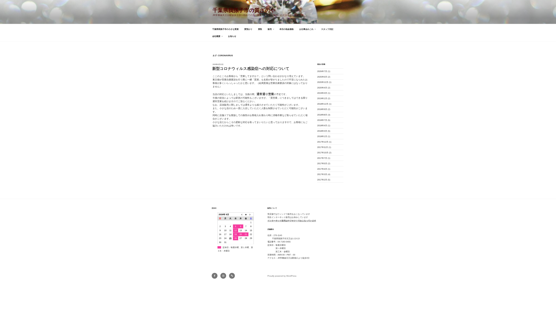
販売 (270, 29)
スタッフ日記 (327, 29)
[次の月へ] (251, 214)
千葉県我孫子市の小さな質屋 (225, 29)
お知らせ (232, 36)
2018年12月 (322, 104)
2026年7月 (322, 71)
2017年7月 (322, 158)
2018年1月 (322, 136)
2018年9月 (322, 109)
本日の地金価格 (286, 29)
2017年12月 (322, 142)
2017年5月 (322, 163)
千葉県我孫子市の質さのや (244, 10)
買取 (260, 29)
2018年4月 (322, 125)
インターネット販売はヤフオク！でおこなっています (291, 220)
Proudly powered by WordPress (281, 276)
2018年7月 (322, 120)
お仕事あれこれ (306, 29)
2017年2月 (322, 180)
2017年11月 (322, 147)
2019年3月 (322, 93)
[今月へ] (245, 214)
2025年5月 (322, 77)
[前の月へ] (240, 214)
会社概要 (216, 36)
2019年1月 (322, 98)
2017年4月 (322, 169)
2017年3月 (322, 174)
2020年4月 (322, 88)
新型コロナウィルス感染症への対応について (250, 68)
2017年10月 (322, 152)
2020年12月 (322, 82)
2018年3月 (322, 131)
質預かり (248, 29)
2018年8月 (322, 115)
